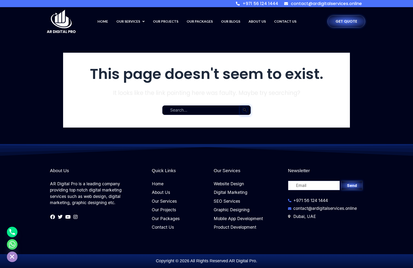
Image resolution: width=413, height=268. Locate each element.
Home (103, 21)
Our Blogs (230, 21)
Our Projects (165, 21)
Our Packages (200, 21)
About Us (257, 21)
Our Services (128, 21)
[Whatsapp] (12, 244)
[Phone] (12, 232)
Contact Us (285, 21)
